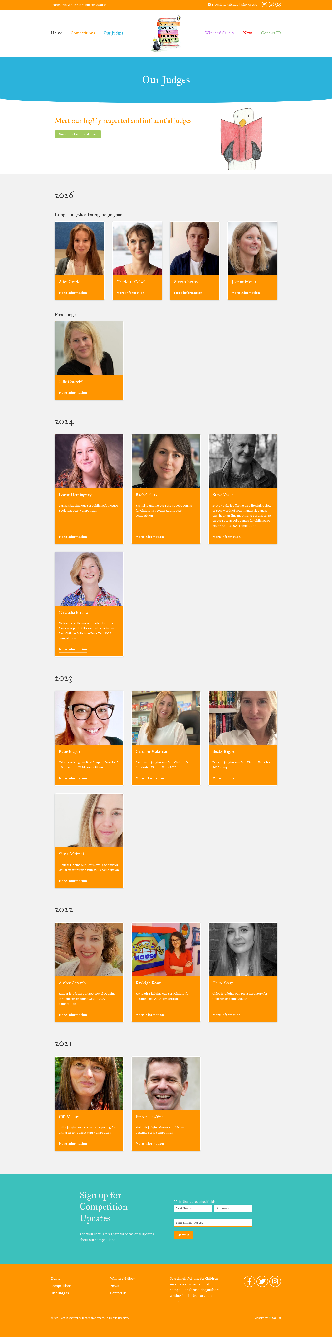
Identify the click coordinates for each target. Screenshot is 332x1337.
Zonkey (276, 1317)
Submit (183, 1235)
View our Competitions (78, 134)
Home (56, 32)
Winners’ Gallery (219, 32)
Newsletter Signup (225, 4)
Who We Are (248, 4)
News (247, 32)
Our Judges (113, 32)
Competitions (83, 32)
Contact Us (271, 32)
